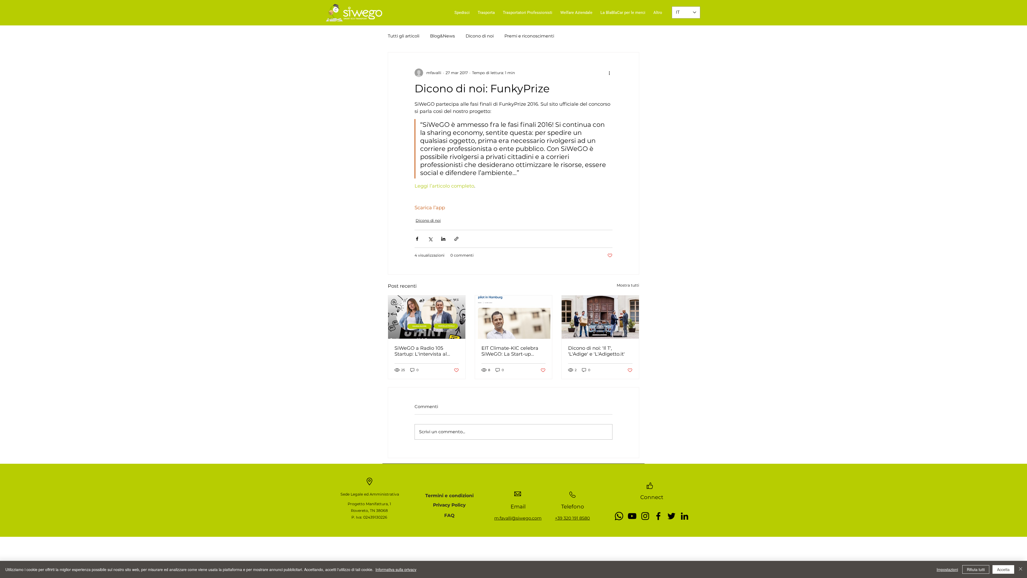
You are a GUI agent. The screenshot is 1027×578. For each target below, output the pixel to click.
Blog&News (442, 36)
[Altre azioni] (609, 73)
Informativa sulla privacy (395, 569)
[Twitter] (671, 516)
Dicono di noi (480, 36)
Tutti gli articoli (403, 36)
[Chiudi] (1020, 569)
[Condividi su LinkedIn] (443, 238)
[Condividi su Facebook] (417, 238)
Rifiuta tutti (976, 569)
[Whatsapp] (619, 516)
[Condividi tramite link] (456, 238)
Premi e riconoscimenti (529, 36)
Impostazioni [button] (947, 569)
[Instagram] (645, 516)
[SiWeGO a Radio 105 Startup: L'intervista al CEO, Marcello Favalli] (426, 317)
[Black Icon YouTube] (632, 516)
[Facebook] (658, 516)
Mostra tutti (628, 285)
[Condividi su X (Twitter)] (430, 238)
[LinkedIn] (684, 516)
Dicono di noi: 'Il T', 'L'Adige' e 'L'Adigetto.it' (596, 351)
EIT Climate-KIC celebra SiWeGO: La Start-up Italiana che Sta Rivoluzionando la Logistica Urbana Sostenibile (509, 351)
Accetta (1003, 569)
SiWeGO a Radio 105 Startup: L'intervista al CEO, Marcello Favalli (420, 351)
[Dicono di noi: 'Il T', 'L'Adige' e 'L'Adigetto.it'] (600, 317)
